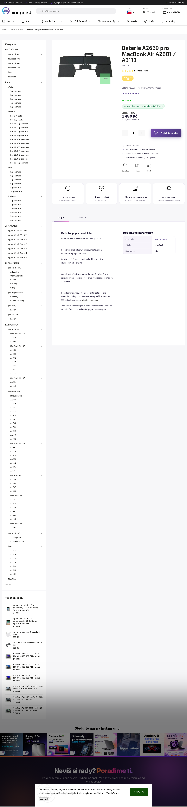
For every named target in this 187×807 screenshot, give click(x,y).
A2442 (13, 447)
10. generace (16, 191)
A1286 (13, 479)
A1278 (13, 411)
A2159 (13, 435)
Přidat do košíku (169, 133)
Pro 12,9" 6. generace (20, 158)
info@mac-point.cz (90, 300)
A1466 (13, 354)
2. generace (15, 95)
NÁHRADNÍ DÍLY (11, 324)
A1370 (13, 337)
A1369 (13, 350)
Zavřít (176, 176)
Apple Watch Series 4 (17, 239)
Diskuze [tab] (82, 217)
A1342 (13, 438)
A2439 (13, 570)
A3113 (13, 373)
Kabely (13, 279)
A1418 (13, 550)
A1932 (13, 358)
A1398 (13, 483)
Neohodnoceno (141, 71)
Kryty (12, 287)
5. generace (15, 106)
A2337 (13, 365)
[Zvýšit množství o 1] (141, 133)
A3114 (13, 386)
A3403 (13, 515)
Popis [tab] (61, 217)
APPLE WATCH (11, 226)
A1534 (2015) (15, 537)
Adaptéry (14, 272)
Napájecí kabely (17, 300)
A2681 (13, 369)
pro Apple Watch (15, 292)
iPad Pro (11, 111)
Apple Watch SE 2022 (17, 235)
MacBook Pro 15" (18, 475)
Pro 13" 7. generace (19, 162)
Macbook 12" (14, 67)
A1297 (13, 527)
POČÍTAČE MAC (11, 49)
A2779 (13, 451)
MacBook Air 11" (17, 333)
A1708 (13, 427)
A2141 (13, 499)
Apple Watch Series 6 (17, 248)
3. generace (15, 99)
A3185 (13, 470)
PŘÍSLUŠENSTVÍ (12, 263)
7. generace (15, 179)
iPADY (7, 82)
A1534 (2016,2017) (18, 541)
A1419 (13, 554)
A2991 (13, 511)
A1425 (13, 415)
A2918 (13, 455)
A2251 (13, 407)
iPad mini (12, 196)
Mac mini (12, 76)
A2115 (13, 558)
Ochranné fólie (16, 275)
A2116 (13, 562)
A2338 (13, 399)
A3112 (13, 463)
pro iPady (12, 305)
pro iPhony (13, 314)
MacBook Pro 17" (18, 523)
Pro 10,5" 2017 (16, 119)
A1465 (13, 341)
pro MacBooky (14, 267)
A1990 (13, 491)
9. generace (15, 187)
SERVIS (8, 584)
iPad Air (11, 87)
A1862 (13, 574)
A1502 (13, 419)
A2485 (13, 503)
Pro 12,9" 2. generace (20, 143)
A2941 (13, 382)
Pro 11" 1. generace (19, 123)
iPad (10, 167)
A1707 (13, 487)
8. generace (15, 183)
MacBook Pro (14, 58)
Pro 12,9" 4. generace (20, 151)
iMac (10, 72)
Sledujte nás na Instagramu (97, 728)
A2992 (13, 459)
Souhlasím (139, 791)
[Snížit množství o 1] (125, 133)
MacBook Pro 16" (18, 495)
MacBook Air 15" (17, 378)
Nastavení (44, 799)
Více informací (113, 793)
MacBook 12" (14, 533)
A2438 (13, 566)
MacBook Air (13, 54)
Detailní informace (130, 93)
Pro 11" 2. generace (19, 127)
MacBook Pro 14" (18, 443)
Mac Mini (12, 579)
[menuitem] (10, 21)
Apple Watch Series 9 (17, 257)
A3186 (13, 519)
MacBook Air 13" (17, 346)
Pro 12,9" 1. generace (20, 139)
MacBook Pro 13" (18, 395)
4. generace (15, 102)
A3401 (13, 466)
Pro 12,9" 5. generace (20, 155)
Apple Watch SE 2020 (17, 230)
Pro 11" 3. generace (19, 131)
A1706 (13, 423)
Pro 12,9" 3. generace (20, 147)
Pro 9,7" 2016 (16, 115)
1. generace (15, 91)
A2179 (13, 361)
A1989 (13, 431)
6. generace (15, 175)
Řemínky (14, 296)
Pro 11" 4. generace (19, 135)
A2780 (13, 507)
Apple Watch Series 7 (17, 253)
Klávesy (13, 283)
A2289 (13, 403)
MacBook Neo (14, 63)
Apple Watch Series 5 (17, 244)
